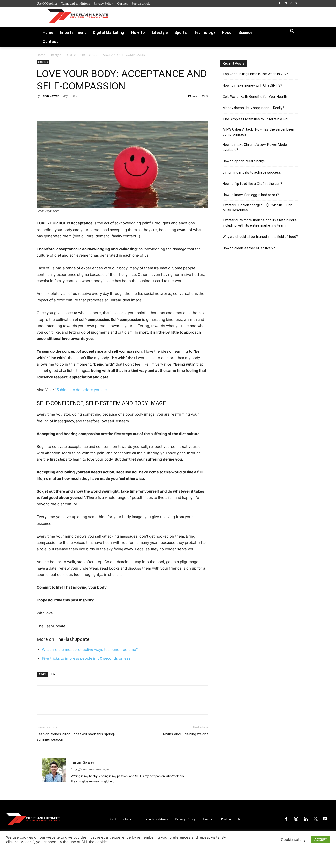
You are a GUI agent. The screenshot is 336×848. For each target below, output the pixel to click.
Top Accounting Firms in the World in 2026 (256, 74)
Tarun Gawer (50, 96)
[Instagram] (285, 3)
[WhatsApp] (75, 107)
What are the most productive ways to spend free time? (90, 649)
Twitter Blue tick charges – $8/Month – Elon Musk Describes (257, 207)
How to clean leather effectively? (249, 248)
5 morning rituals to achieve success (252, 172)
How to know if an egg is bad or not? (251, 195)
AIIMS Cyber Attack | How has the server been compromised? (258, 131)
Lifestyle (55, 55)
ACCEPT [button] (320, 839)
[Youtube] (325, 819)
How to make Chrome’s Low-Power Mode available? (255, 147)
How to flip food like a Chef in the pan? (252, 184)
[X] (296, 3)
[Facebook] (280, 3)
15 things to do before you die (81, 389)
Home (41, 55)
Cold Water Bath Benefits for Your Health (255, 97)
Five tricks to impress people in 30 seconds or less (86, 658)
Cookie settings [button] (294, 839)
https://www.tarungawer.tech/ (90, 769)
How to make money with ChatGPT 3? (252, 85)
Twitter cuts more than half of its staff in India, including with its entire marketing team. (260, 222)
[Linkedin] (291, 3)
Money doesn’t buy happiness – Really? (253, 108)
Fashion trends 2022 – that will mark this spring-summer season (76, 737)
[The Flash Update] (33, 819)
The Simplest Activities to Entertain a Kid (255, 119)
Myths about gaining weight (185, 734)
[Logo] (78, 16)
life (53, 674)
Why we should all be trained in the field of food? (260, 237)
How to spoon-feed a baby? (244, 161)
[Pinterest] (64, 107)
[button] (292, 31)
